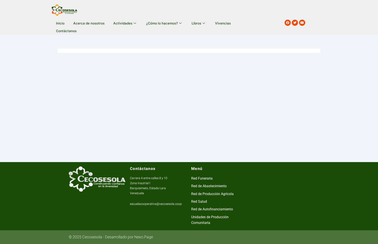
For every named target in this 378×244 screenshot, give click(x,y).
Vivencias (223, 23)
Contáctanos (66, 31)
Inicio (60, 23)
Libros (196, 23)
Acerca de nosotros (89, 23)
